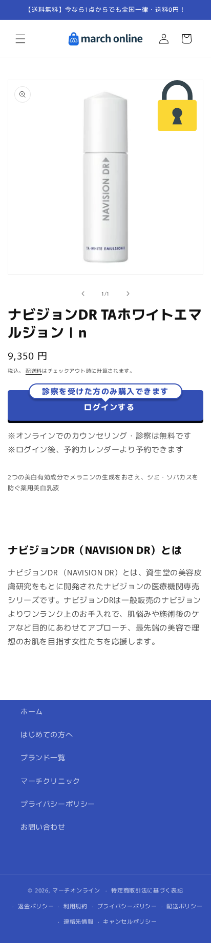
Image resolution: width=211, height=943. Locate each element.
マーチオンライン (76, 890)
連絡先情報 (79, 921)
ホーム (31, 711)
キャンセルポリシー (130, 921)
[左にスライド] (83, 293)
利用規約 (76, 906)
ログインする (105, 401)
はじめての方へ (46, 734)
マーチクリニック (50, 781)
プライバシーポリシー (57, 804)
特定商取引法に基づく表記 (147, 890)
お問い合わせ (43, 826)
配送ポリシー (184, 906)
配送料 (34, 370)
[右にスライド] (128, 293)
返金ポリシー (36, 906)
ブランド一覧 (43, 757)
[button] (20, 39)
